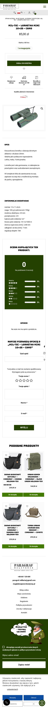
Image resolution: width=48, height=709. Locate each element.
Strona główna (10, 18)
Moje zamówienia (24, 594)
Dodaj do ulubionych (24, 68)
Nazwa (24, 403)
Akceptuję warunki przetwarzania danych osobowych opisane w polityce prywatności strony (21, 648)
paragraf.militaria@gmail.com (24, 580)
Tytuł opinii (24, 354)
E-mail (24, 413)
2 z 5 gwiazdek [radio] (20, 380)
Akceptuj (12, 698)
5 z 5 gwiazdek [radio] (31, 380)
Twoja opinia (24, 386)
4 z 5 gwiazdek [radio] (27, 380)
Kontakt (24, 613)
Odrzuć (33, 698)
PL (21, 12)
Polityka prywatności (24, 605)
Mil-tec (26, 43)
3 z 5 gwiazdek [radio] (24, 380)
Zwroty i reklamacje (24, 609)
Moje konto (29, 12)
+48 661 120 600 (6, 702)
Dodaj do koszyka (24, 63)
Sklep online (20, 18)
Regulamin (24, 601)
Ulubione (24, 598)
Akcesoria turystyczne (32, 18)
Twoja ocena (24, 376)
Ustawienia (13, 704)
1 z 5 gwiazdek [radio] (16, 380)
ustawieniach (12, 689)
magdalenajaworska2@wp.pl (24, 584)
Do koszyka (13, 495)
